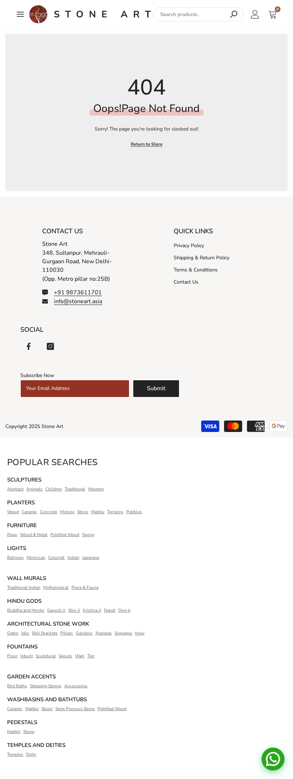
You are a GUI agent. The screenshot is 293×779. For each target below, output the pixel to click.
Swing (88, 535)
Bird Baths (17, 686)
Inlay (139, 633)
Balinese (15, 557)
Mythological (56, 587)
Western (96, 489)
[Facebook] (28, 346)
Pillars (66, 633)
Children (53, 489)
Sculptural (46, 656)
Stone (82, 512)
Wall (79, 656)
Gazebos (84, 633)
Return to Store (147, 144)
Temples (15, 754)
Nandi (109, 610)
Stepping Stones (45, 686)
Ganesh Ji (56, 610)
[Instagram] (50, 346)
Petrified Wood (64, 535)
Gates (12, 633)
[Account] (255, 14)
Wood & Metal (34, 535)
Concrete (48, 512)
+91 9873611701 (78, 292)
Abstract (15, 489)
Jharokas (103, 633)
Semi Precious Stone (75, 709)
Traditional (75, 489)
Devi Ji (124, 610)
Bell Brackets (45, 633)
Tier (90, 656)
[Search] (234, 14)
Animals (34, 489)
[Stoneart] (89, 14)
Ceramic (29, 512)
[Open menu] (20, 14)
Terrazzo (115, 512)
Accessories (76, 686)
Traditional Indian (23, 587)
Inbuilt (26, 656)
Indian (73, 557)
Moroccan (35, 557)
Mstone (67, 512)
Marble (97, 512)
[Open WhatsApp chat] (273, 759)
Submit (156, 388)
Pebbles (134, 512)
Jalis (25, 633)
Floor (12, 656)
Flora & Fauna (84, 587)
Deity (31, 754)
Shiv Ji (74, 610)
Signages (123, 633)
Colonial (56, 557)
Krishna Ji (92, 610)
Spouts (65, 656)
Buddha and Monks (25, 610)
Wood (13, 512)
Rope (12, 535)
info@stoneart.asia (78, 301)
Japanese (90, 557)
